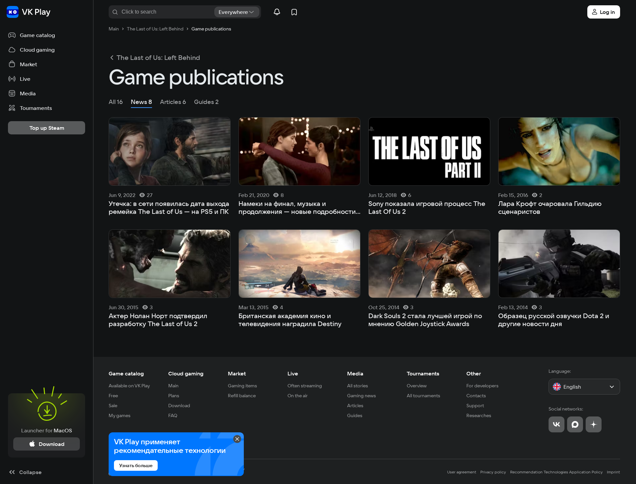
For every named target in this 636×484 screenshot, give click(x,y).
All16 (116, 102)
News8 (141, 102)
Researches (478, 415)
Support (475, 406)
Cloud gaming (185, 373)
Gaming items (242, 386)
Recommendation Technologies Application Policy (556, 471)
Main (173, 386)
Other (473, 373)
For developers (482, 386)
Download (179, 406)
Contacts (476, 396)
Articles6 (173, 102)
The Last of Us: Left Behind (158, 58)
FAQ (172, 415)
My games (120, 415)
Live (293, 373)
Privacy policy (493, 471)
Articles (355, 406)
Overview (417, 386)
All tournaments (423, 396)
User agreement (461, 471)
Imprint (613, 471)
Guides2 (206, 102)
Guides (354, 415)
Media (355, 373)
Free (113, 396)
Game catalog (126, 373)
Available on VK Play (129, 386)
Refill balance (242, 396)
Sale (113, 406)
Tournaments (423, 373)
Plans (173, 396)
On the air (298, 396)
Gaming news (361, 396)
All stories (357, 386)
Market (237, 373)
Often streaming (305, 386)
